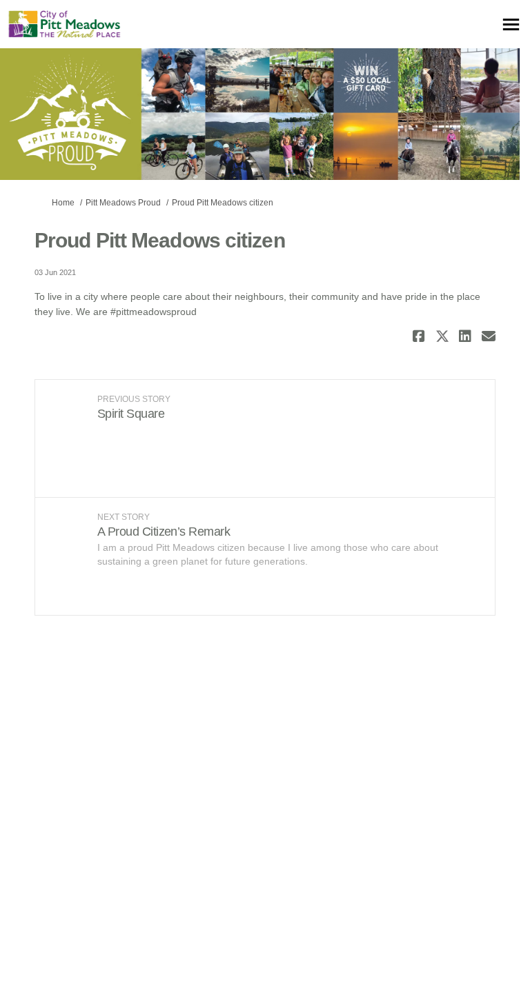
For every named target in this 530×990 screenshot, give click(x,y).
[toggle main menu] (511, 24)
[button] (421, 336)
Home (63, 203)
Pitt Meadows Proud (123, 203)
